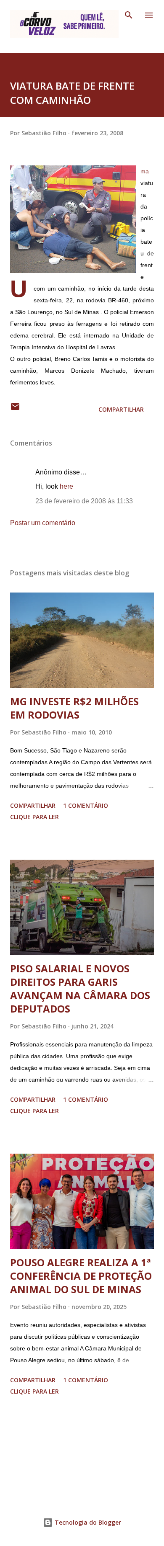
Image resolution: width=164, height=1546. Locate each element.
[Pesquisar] (129, 15)
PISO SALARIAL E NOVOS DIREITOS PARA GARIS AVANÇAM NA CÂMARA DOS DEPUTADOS (80, 988)
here (66, 486)
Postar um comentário (42, 522)
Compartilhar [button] (121, 409)
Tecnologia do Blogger (87, 1522)
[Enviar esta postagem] (15, 409)
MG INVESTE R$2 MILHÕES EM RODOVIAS (74, 707)
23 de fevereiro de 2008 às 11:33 (84, 501)
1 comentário (85, 805)
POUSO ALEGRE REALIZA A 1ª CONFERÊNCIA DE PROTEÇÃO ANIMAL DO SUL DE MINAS (81, 1275)
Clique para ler (34, 817)
